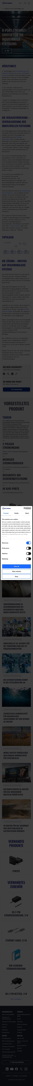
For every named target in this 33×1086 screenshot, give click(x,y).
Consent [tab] (5, 513)
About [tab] (27, 513)
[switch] (28, 548)
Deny (16, 576)
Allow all (16, 566)
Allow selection (16, 571)
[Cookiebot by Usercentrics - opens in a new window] (23, 508)
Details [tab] (16, 513)
